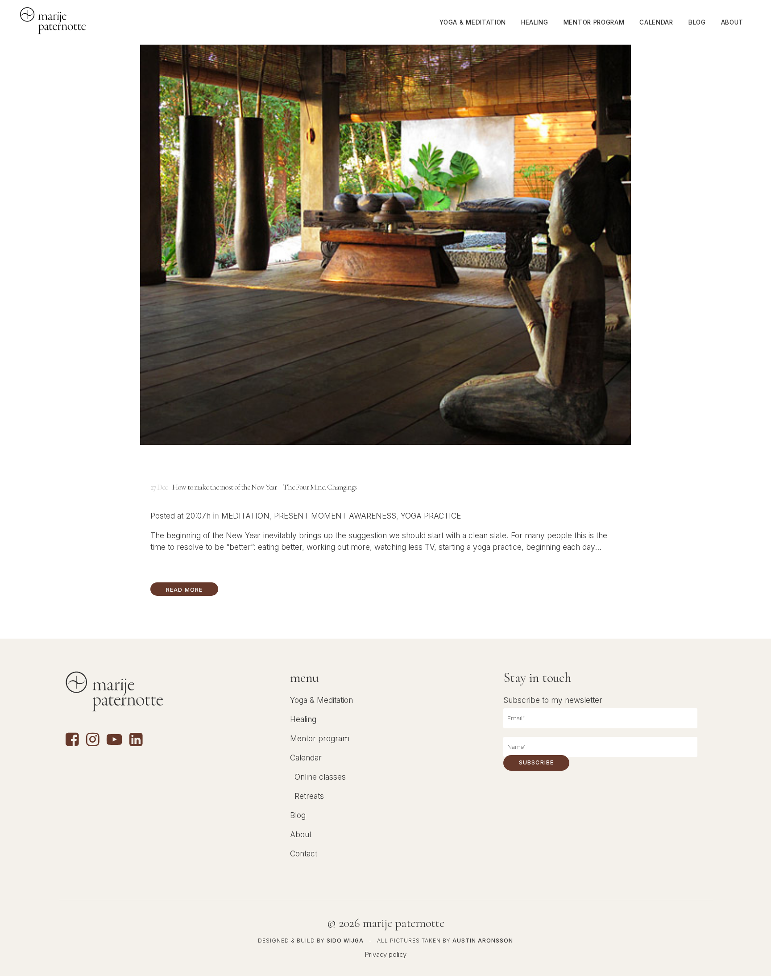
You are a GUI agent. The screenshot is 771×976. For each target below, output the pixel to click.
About (300, 834)
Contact (303, 853)
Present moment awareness (335, 515)
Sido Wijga (345, 940)
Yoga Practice (431, 515)
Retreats (309, 796)
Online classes (320, 776)
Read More (184, 589)
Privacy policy (385, 955)
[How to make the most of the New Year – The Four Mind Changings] (385, 245)
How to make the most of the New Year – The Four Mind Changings (264, 487)
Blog (298, 815)
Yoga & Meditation (321, 700)
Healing (303, 719)
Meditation (245, 515)
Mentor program (319, 738)
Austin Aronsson (482, 940)
